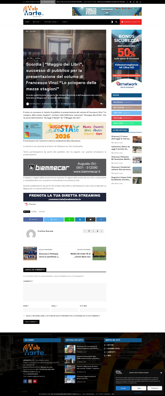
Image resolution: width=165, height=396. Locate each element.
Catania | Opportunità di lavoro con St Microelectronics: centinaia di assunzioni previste (88, 377)
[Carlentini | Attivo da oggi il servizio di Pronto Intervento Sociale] (137, 149)
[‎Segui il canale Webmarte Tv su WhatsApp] (140, 2)
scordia (34, 211)
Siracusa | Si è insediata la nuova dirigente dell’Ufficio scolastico (87, 347)
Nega (139, 388)
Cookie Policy (138, 392)
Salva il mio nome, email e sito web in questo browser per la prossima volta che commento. (63, 316)
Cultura (32, 31)
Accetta (123, 388)
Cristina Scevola (45, 231)
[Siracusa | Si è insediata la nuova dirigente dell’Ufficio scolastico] (70, 349)
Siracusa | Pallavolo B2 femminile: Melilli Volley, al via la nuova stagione (121, 158)
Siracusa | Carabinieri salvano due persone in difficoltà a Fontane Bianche (108, 2)
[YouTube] (137, 2)
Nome (26, 306)
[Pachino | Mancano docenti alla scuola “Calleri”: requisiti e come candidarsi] (70, 369)
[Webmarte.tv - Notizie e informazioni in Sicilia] (33, 11)
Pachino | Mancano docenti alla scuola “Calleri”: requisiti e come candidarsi (88, 367)
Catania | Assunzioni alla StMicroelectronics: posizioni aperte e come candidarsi (88, 357)
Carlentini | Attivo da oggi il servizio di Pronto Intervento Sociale (120, 148)
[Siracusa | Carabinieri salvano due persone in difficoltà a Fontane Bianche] (137, 170)
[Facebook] (127, 2)
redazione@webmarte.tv (36, 376)
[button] (161, 373)
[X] (133, 2)
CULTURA (41, 211)
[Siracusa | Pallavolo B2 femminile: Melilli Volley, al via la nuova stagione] (137, 160)
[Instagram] (130, 2)
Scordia (37, 58)
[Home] (27, 31)
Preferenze (154, 388)
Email (54, 306)
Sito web (83, 306)
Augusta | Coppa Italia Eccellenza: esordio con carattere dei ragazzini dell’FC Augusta (121, 178)
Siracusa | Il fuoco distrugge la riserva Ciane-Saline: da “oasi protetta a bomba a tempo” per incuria (121, 137)
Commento (28, 281)
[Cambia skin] (112, 22)
